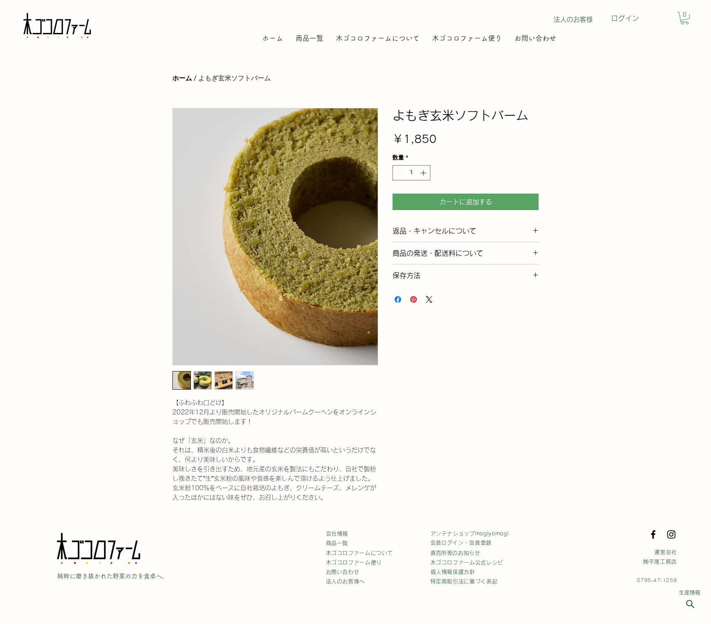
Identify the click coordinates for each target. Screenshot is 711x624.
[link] (684, 18)
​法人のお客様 (573, 19)
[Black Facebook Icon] (653, 534)
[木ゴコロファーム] (690, 603)
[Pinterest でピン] (413, 299)
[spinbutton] (411, 173)
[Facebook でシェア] (398, 299)
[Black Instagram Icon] (671, 534)
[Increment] (424, 173)
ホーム (182, 78)
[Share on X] (429, 299)
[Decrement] (399, 173)
